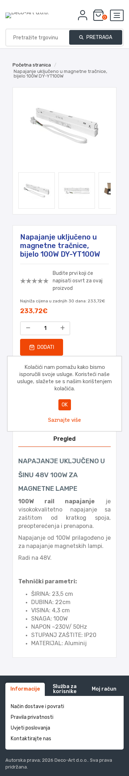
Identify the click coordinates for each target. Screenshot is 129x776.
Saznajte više (64, 420)
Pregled (64, 438)
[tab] (64, 439)
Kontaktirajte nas (31, 739)
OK (65, 405)
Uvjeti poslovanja (30, 728)
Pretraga (98, 37)
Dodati (45, 347)
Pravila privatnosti (32, 717)
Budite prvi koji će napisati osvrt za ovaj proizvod (77, 280)
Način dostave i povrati (37, 706)
